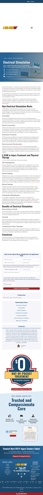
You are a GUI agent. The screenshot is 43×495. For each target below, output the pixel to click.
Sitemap (35, 487)
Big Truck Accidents (21, 305)
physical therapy (24, 87)
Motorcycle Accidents (22, 313)
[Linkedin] (21, 476)
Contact (7, 466)
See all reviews (13, 435)
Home (5, 58)
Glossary (10, 58)
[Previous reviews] (23, 433)
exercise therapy (34, 200)
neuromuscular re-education (17, 146)
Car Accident (21, 308)
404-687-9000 (5, 103)
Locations (7, 467)
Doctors (7, 469)
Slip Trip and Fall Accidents (21, 318)
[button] (32, 27)
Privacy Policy (29, 487)
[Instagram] (21, 474)
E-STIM (3, 160)
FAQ (8, 474)
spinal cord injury (35, 182)
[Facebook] (18, 474)
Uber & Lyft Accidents (21, 321)
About (7, 464)
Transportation (7, 471)
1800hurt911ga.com (10, 487)
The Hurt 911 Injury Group (13, 431)
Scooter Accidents (22, 315)
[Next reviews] (38, 433)
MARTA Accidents (21, 310)
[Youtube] (24, 474)
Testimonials (7, 472)
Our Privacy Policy (10, 280)
